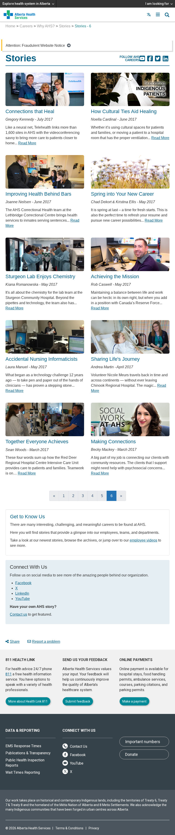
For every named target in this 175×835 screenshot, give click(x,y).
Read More (27, 143)
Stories (64, 26)
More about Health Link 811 (28, 701)
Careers (26, 26)
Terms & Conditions (69, 828)
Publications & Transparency (28, 753)
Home (10, 26)
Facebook (23, 583)
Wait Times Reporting (22, 772)
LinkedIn (22, 593)
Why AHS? (46, 26)
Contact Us (78, 746)
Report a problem (46, 641)
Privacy (94, 828)
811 (8, 674)
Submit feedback (77, 701)
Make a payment (134, 701)
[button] (157, 14)
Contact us (18, 614)
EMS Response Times (23, 746)
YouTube (22, 599)
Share (15, 641)
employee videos (143, 540)
